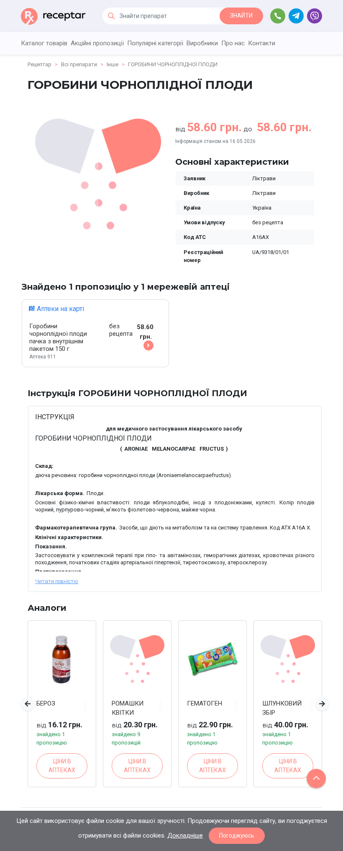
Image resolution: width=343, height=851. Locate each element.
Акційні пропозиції (97, 43)
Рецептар (39, 64)
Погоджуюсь (236, 835)
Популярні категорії (155, 43)
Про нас (233, 43)
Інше (112, 64)
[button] (27, 703)
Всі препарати (79, 64)
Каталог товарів (44, 43)
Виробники (202, 43)
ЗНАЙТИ (241, 15)
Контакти (261, 43)
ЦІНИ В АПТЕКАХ (62, 765)
